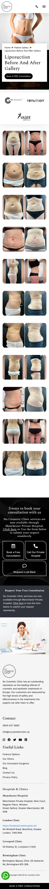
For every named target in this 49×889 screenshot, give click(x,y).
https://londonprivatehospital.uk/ (20, 825)
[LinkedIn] (26, 740)
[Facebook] (9, 740)
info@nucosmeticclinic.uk (16, 732)
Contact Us (9, 772)
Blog (5, 768)
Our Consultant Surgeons (16, 763)
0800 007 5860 (11, 725)
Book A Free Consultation (24, 886)
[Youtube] (20, 740)
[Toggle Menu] (44, 6)
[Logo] (7, 6)
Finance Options (11, 754)
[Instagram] (4, 740)
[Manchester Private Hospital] (9, 671)
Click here (9, 529)
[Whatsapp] (5, 875)
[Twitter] (14, 740)
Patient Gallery (21, 47)
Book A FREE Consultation (19, 76)
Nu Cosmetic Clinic (32, 875)
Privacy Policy (10, 777)
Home (7, 47)
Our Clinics (8, 759)
